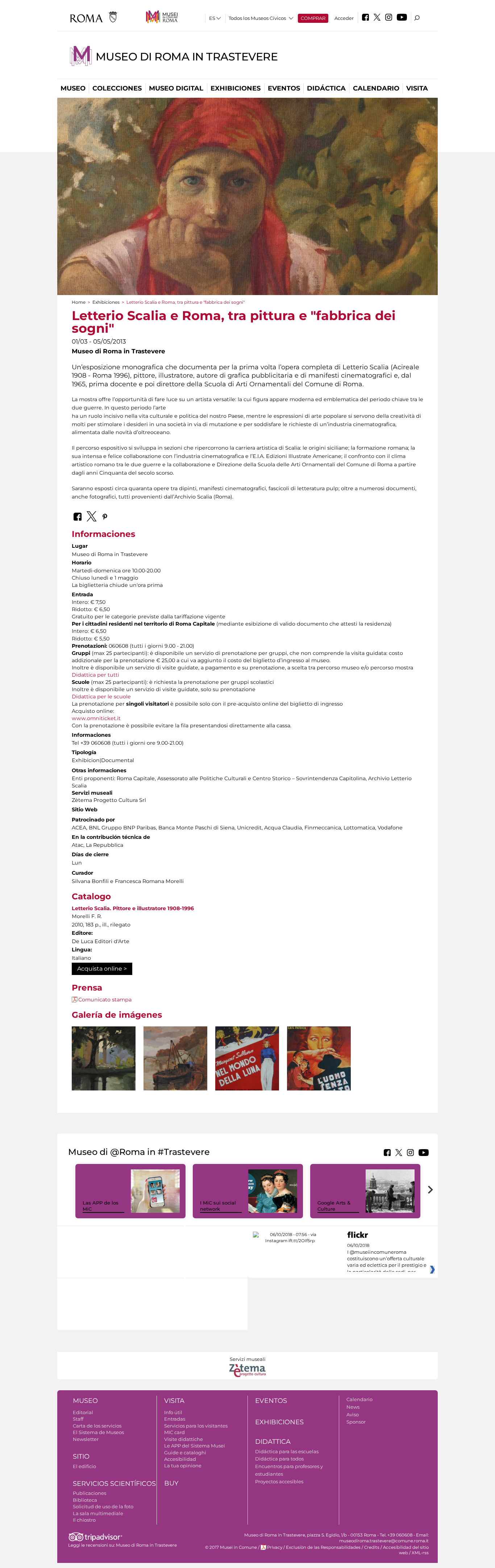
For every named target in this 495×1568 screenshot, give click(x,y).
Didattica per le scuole (101, 696)
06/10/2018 (387, 1259)
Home (79, 302)
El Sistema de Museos (98, 1432)
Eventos (284, 88)
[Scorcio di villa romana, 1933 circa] (104, 1058)
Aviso (352, 1414)
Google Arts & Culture (333, 1206)
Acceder (344, 18)
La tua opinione (182, 1465)
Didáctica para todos (279, 1459)
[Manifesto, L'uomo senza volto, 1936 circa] (319, 1070)
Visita (417, 88)
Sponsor (356, 1422)
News (352, 1407)
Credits (371, 1547)
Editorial (83, 1412)
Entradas (174, 1419)
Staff (78, 1419)
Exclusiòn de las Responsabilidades (323, 1547)
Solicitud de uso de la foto (103, 1506)
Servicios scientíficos (114, 1483)
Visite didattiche (183, 1439)
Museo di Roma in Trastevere (187, 56)
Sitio (81, 1456)
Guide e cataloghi (185, 1452)
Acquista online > (102, 968)
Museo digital (176, 88)
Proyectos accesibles (279, 1481)
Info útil (173, 1412)
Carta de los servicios (97, 1426)
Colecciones (117, 88)
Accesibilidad (180, 1459)
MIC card (174, 1432)
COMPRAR (313, 18)
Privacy (274, 1547)
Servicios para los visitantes (196, 1426)
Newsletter (86, 1439)
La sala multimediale (98, 1513)
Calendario (376, 88)
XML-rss (420, 1552)
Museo (73, 88)
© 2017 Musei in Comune (231, 1547)
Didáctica (326, 88)
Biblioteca (85, 1500)
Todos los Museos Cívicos (257, 18)
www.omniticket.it (96, 718)
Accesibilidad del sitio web (406, 1550)
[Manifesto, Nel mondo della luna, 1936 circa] (247, 1072)
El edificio (84, 1466)
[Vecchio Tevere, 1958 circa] (175, 1058)
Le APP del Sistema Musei (194, 1446)
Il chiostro (84, 1520)
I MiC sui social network (218, 1206)
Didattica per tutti (95, 675)
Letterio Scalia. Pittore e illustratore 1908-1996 (133, 908)
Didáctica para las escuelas (287, 1451)
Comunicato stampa (105, 999)
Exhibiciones (236, 88)
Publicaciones (89, 1493)
